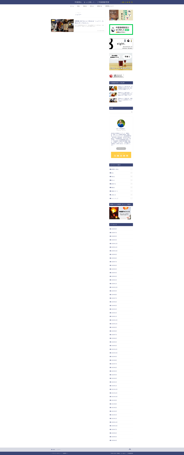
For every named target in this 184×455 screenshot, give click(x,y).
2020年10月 (114, 425)
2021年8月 (114, 404)
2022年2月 (114, 382)
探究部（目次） (121, 169)
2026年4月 (114, 240)
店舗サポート (121, 191)
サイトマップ (121, 198)
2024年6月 (114, 301)
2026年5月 (114, 236)
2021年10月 (114, 396)
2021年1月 (114, 418)
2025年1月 (114, 283)
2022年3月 (114, 378)
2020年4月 (114, 440)
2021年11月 (114, 393)
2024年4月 (114, 309)
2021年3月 (114, 411)
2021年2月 (114, 414)
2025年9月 (114, 254)
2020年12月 (114, 422)
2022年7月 (114, 363)
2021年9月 (114, 400)
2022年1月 (114, 385)
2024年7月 (114, 298)
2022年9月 (114, 356)
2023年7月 (114, 334)
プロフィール (121, 148)
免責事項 (64, 453)
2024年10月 (114, 287)
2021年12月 (114, 389)
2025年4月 (114, 272)
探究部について (110, 6)
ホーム (72, 6)
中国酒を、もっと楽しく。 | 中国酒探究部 (92, 2)
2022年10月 (114, 352)
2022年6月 (114, 367)
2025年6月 (114, 265)
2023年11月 (114, 323)
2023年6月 (114, 338)
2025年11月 (114, 247)
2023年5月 (114, 342)
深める (85, 6)
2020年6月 (114, 433)
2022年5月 (114, 371)
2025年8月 (114, 258)
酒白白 (121, 187)
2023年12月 (114, 320)
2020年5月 (114, 436)
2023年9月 (114, 327)
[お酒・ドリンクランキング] (121, 76)
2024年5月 (114, 305)
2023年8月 (114, 331)
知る (78, 6)
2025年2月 (114, 280)
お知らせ (121, 194)
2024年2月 (114, 312)
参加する (99, 6)
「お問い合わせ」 (119, 143)
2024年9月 (114, 291)
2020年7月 (114, 429)
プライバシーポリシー (56, 453)
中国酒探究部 (118, 138)
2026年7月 (114, 232)
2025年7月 (114, 261)
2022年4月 (114, 374)
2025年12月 (114, 243)
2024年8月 (114, 294)
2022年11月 (114, 349)
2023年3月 (114, 345)
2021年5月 (114, 407)
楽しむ (92, 6)
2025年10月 (114, 250)
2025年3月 (114, 276)
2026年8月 (114, 229)
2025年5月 (114, 269)
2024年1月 (114, 316)
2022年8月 (114, 360)
